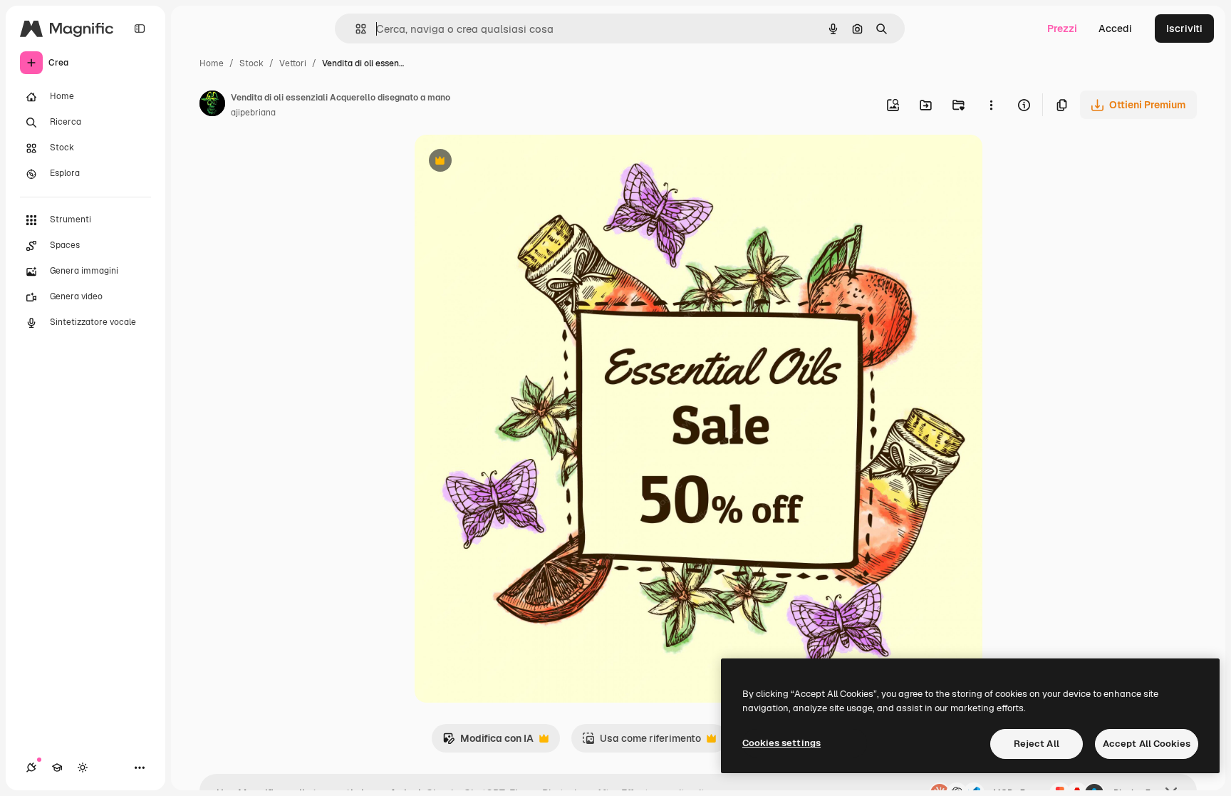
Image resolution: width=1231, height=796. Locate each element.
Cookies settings (781, 743)
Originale (508, 162)
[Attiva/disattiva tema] (82, 767)
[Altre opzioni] (991, 105)
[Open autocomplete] (355, 29)
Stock (251, 63)
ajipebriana (253, 112)
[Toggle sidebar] (139, 28)
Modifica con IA (488, 742)
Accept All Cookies (1146, 744)
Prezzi (1062, 28)
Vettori (292, 63)
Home (211, 63)
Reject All (1036, 744)
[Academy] (57, 767)
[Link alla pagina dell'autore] (212, 105)
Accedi (1115, 28)
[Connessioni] (31, 767)
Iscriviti (1184, 28)
